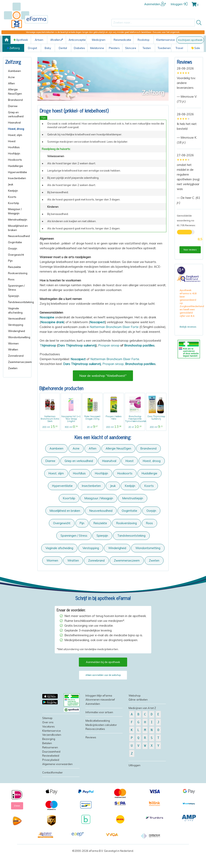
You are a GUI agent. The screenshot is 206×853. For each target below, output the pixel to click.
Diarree (50, 461)
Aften (92, 448)
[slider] (183, 73)
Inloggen (176, 4)
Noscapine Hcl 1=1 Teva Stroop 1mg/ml (71, 419)
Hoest (130, 461)
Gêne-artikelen (138, 699)
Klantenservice (165, 39)
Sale (197, 48)
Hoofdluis (79, 473)
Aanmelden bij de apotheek (103, 662)
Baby (48, 48)
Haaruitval (109, 461)
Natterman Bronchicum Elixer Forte (114, 327)
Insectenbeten (91, 486)
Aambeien (56, 448)
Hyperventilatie (62, 486)
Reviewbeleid (50, 755)
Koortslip (69, 498)
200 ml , (50, 427)
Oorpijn (151, 511)
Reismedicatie (122, 39)
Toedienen (164, 48)
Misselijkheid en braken (65, 511)
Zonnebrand (96, 560)
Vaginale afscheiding (59, 548)
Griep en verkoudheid (79, 461)
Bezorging (48, 739)
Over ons (48, 722)
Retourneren (50, 747)
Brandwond (148, 448)
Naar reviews (190, 249)
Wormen (52, 560)
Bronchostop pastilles (139, 345)
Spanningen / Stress (74, 535)
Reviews (184, 61)
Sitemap (47, 718)
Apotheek (22, 39)
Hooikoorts (124, 473)
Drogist (32, 48)
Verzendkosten (51, 734)
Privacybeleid (50, 759)
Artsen (39, 39)
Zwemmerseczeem (127, 560)
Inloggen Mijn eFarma (98, 695)
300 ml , (71, 427)
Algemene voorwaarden (57, 764)
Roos (149, 523)
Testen (147, 48)
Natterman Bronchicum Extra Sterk (50, 419)
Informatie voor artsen (99, 712)
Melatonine (97, 48)
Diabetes (79, 48)
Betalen (47, 743)
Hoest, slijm (56, 473)
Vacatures (48, 726)
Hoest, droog (152, 461)
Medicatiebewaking (97, 720)
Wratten (73, 560)
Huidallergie (149, 473)
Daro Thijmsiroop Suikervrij (156, 417)
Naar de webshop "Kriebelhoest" (103, 376)
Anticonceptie (77, 39)
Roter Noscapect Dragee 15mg (92, 417)
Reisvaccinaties (95, 728)
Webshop (135, 695)
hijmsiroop (49, 345)
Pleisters (114, 48)
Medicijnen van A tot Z (142, 708)
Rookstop (143, 39)
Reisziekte (100, 523)
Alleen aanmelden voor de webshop (103, 675)
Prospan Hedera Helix (114, 417)
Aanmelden (152, 4)
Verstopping (90, 548)
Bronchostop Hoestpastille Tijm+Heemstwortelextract (138, 419)
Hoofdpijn (101, 473)
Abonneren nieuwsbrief (100, 699)
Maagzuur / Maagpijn (98, 498)
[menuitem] (18, 71)
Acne (76, 448)
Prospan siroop (108, 345)
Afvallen (55, 39)
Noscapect (97, 322)
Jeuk (113, 486)
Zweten (154, 560)
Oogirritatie (129, 511)
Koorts (149, 486)
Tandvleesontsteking (131, 535)
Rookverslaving (126, 523)
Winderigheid (117, 548)
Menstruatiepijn (132, 498)
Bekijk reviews (188, 326)
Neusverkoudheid (100, 511)
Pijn (82, 523)
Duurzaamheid (51, 751)
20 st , (92, 427)
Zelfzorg (14, 48)
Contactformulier (52, 772)
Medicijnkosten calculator (101, 724)
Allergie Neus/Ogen (118, 448)
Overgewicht (61, 523)
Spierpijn (102, 535)
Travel (179, 48)
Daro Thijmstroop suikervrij (77, 345)
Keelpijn (130, 486)
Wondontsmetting (147, 548)
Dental (63, 48)
